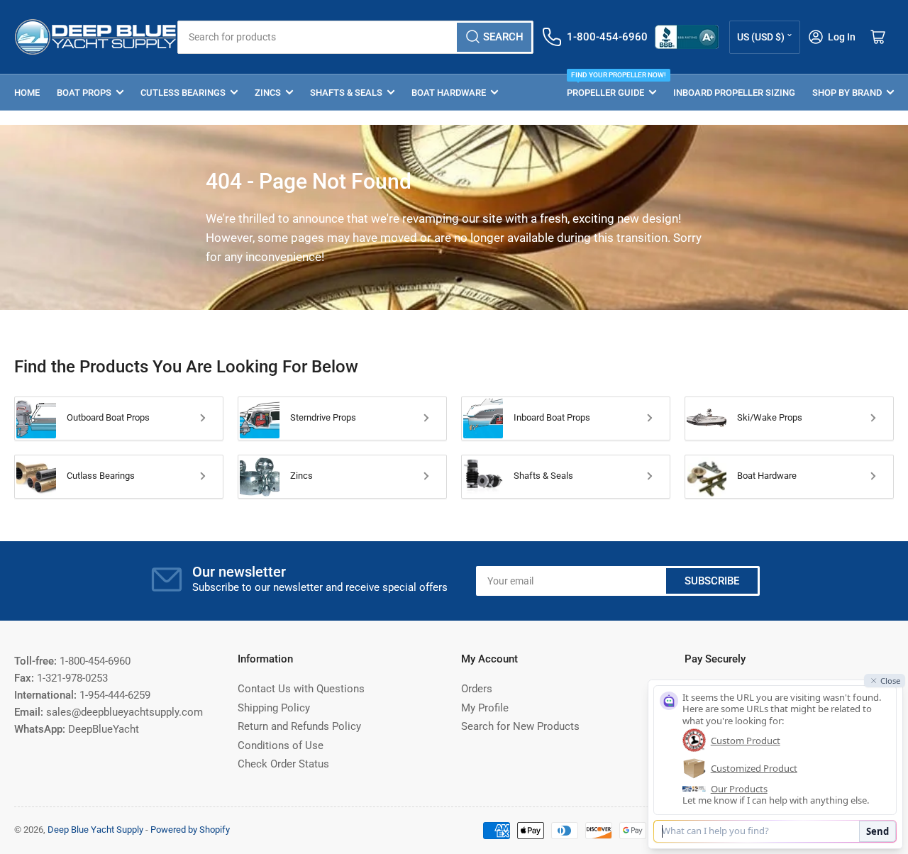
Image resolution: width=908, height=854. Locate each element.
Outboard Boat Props (108, 417)
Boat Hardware (448, 92)
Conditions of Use (280, 745)
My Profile (485, 708)
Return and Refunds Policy (299, 726)
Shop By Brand (847, 92)
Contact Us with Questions (301, 688)
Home (27, 92)
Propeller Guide (611, 86)
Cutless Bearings (183, 92)
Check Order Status (283, 764)
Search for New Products (520, 726)
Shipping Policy (274, 708)
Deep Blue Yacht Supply (95, 829)
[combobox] (355, 37)
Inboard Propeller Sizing (734, 92)
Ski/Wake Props (769, 417)
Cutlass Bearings (101, 475)
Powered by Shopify (190, 829)
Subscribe (712, 581)
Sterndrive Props (323, 417)
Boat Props (84, 92)
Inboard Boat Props (552, 417)
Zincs (268, 92)
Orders (476, 688)
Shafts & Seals (346, 92)
